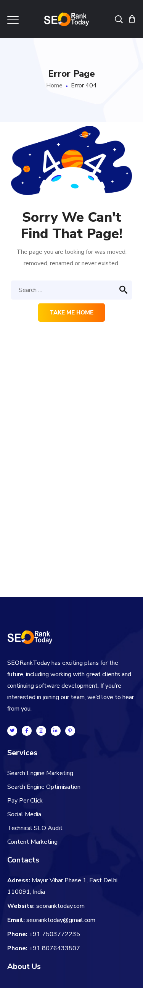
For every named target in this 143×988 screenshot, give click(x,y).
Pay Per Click (25, 800)
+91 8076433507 (54, 948)
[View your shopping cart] (132, 19)
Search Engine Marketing (40, 773)
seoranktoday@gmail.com (60, 920)
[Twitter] (12, 731)
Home (54, 85)
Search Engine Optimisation (43, 787)
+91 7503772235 (54, 934)
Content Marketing (32, 842)
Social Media (24, 814)
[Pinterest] (70, 731)
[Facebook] (27, 731)
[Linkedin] (56, 731)
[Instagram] (41, 731)
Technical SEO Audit (35, 828)
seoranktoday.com (60, 906)
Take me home (71, 312)
